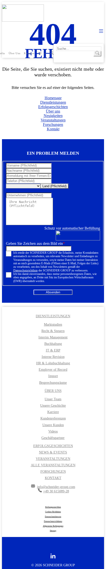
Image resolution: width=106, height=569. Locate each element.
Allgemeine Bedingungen (53, 526)
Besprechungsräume (53, 383)
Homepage (53, 98)
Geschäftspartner (53, 438)
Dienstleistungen (53, 102)
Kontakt (53, 129)
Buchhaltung (53, 344)
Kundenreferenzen (53, 418)
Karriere (29, 53)
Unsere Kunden (53, 425)
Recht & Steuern (53, 331)
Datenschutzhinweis (53, 517)
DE (40, 53)
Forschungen (53, 124)
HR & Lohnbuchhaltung (53, 363)
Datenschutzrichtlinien (53, 521)
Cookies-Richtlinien (53, 512)
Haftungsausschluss (53, 507)
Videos (53, 431)
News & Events (53, 452)
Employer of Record (53, 369)
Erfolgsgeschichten (53, 107)
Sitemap (53, 531)
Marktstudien (53, 324)
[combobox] (54, 186)
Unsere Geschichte (53, 405)
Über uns (14, 53)
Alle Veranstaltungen (53, 465)
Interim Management (53, 337)
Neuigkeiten (53, 116)
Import (53, 376)
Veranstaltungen (53, 120)
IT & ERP (53, 350)
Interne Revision (53, 357)
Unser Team (53, 399)
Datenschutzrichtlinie (25, 270)
